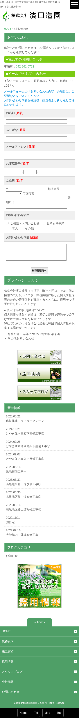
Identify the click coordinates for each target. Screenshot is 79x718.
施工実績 (8, 651)
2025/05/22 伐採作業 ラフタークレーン (25, 418)
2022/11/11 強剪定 (13, 520)
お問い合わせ (10, 691)
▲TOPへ (40, 622)
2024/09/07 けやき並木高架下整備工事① (25, 456)
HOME (7, 28)
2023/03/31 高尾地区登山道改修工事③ (23, 482)
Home (23, 712)
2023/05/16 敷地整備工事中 (16, 469)
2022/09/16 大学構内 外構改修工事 (22, 532)
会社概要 (8, 681)
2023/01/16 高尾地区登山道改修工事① (23, 507)
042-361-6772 (25, 66)
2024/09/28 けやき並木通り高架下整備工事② (28, 444)
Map (47, 712)
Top (59, 712)
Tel (36, 712)
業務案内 (8, 641)
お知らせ (12, 555)
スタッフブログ (12, 671)
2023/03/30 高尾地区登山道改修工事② (23, 494)
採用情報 (8, 661)
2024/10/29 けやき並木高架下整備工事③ (25, 431)
